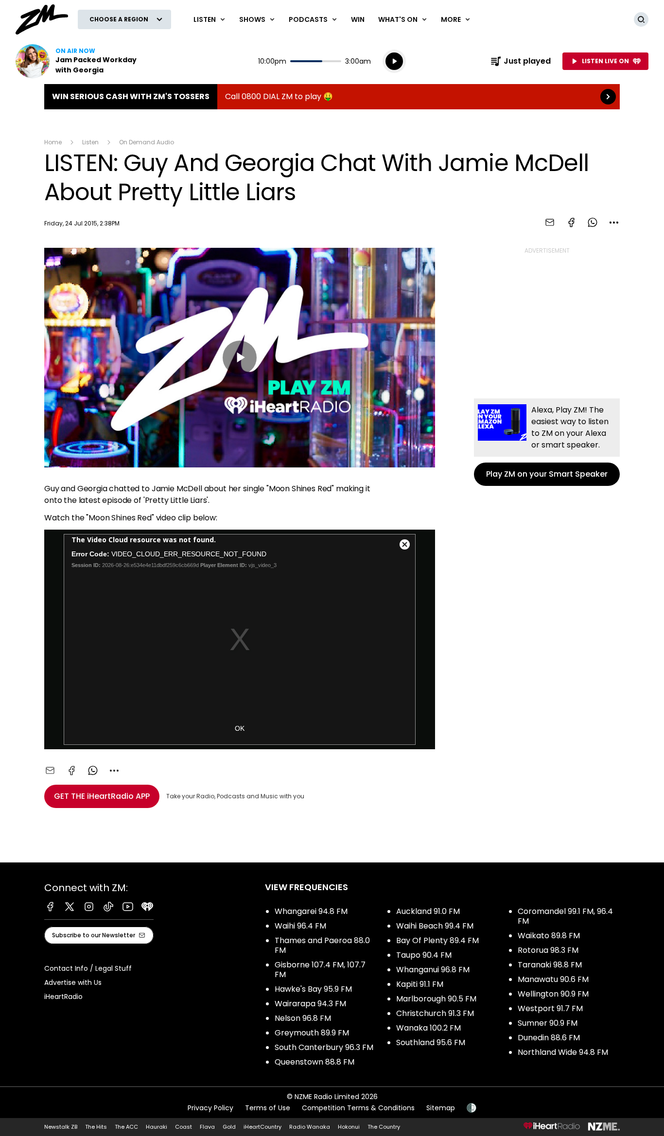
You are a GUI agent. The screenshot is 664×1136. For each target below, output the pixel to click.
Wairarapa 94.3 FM (310, 1003)
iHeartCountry (262, 1127)
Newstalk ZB (60, 1127)
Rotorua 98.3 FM (548, 950)
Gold (229, 1127)
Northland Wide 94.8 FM (563, 1052)
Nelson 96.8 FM (303, 1018)
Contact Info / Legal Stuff (88, 968)
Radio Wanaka (309, 1127)
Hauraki (156, 1127)
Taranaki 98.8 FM (550, 964)
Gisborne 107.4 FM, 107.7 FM (320, 969)
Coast (183, 1127)
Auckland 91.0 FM (428, 911)
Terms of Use (267, 1108)
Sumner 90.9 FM (547, 1023)
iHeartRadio (63, 996)
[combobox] (614, 222)
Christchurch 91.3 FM (435, 1013)
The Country (383, 1127)
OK (240, 728)
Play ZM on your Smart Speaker (547, 442)
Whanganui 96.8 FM (433, 969)
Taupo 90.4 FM (424, 955)
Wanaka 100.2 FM (428, 1027)
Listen (90, 142)
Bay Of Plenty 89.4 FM (437, 940)
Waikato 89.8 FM (549, 935)
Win (358, 19)
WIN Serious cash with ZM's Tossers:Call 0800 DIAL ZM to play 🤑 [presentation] (332, 96)
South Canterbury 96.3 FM (324, 1047)
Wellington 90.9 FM (553, 993)
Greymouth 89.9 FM (312, 1032)
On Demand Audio (146, 142)
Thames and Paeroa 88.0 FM (322, 945)
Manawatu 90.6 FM (553, 979)
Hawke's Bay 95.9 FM (313, 989)
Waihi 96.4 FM (300, 925)
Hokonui (349, 1127)
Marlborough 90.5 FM (436, 998)
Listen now (78, 61)
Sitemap (440, 1108)
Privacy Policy (210, 1108)
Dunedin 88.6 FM (549, 1037)
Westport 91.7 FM (550, 1008)
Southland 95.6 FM (430, 1042)
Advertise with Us (73, 982)
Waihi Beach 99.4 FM (434, 925)
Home (53, 142)
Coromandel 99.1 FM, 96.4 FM (565, 916)
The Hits (96, 1127)
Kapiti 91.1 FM (419, 984)
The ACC (126, 1127)
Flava (207, 1127)
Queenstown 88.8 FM (314, 1061)
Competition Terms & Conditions (358, 1108)
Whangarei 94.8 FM (311, 911)
